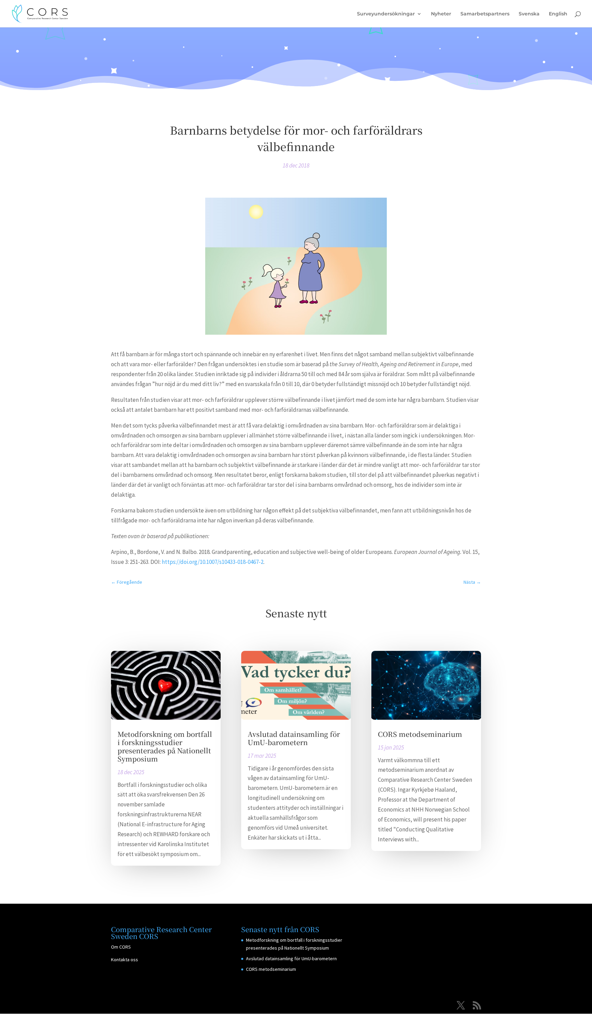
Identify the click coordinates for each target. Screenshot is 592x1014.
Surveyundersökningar (386, 14)
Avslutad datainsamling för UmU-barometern (294, 738)
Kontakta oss (124, 959)
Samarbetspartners (484, 14)
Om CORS (121, 947)
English (558, 14)
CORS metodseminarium (420, 734)
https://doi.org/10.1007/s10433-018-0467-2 (212, 562)
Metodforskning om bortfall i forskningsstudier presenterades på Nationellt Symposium (165, 746)
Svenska (529, 14)
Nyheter (441, 14)
